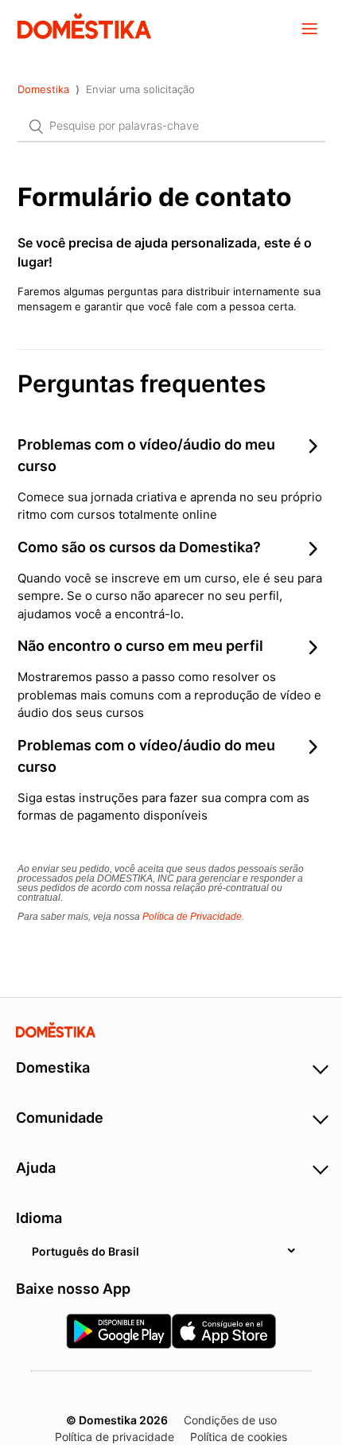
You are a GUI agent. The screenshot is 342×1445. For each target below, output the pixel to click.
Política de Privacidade (192, 916)
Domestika (43, 89)
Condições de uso (230, 1420)
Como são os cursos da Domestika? (139, 547)
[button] (309, 28)
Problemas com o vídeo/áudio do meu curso (146, 455)
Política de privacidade (114, 1436)
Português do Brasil (85, 1251)
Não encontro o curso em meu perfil (140, 645)
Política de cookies (238, 1436)
